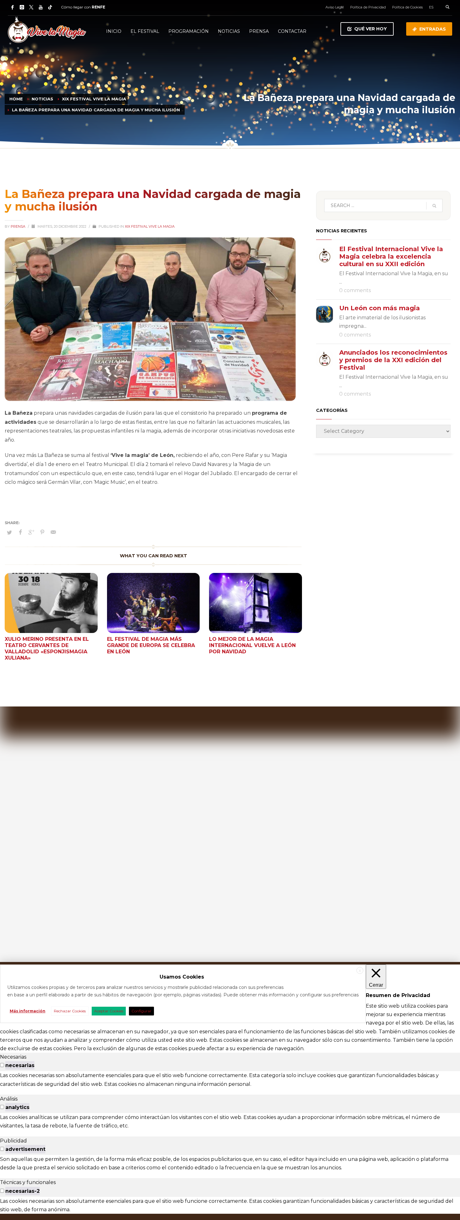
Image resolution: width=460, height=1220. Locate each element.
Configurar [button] (141, 1011)
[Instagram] (22, 7)
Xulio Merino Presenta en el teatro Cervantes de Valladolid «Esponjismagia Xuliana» (47, 648)
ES (431, 7)
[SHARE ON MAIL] (53, 532)
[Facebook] (12, 7)
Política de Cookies (407, 7)
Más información (27, 1011)
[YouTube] (40, 7)
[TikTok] (50, 7)
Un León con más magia (379, 308)
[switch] (2, 1065)
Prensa (18, 226)
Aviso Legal (334, 7)
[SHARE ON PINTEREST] (42, 532)
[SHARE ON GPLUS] (31, 532)
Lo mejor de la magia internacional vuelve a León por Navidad (252, 645)
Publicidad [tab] (13, 1141)
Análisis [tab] (9, 1099)
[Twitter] (31, 7)
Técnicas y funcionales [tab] (28, 1182)
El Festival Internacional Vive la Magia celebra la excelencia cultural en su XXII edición (391, 256)
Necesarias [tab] (13, 1057)
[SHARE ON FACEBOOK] (20, 532)
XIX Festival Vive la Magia (150, 226)
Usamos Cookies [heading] (182, 977)
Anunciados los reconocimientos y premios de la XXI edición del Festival (393, 360)
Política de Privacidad (368, 7)
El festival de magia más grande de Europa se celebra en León (151, 645)
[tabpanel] (230, 1079)
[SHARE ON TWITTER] (9, 532)
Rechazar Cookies (70, 1011)
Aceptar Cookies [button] (108, 1011)
